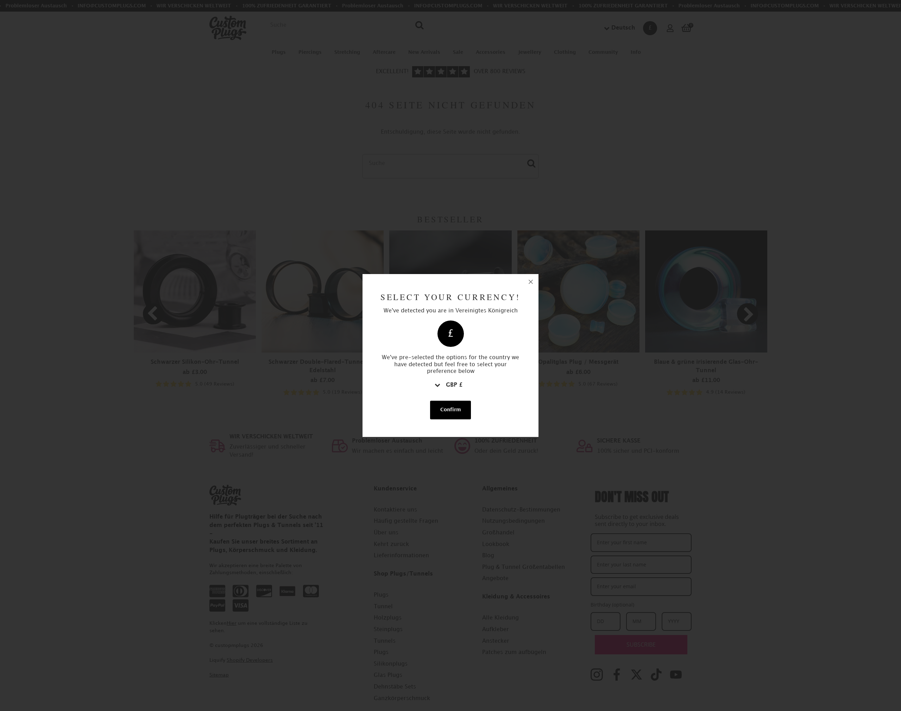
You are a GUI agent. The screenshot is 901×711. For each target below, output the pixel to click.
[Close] (530, 282)
